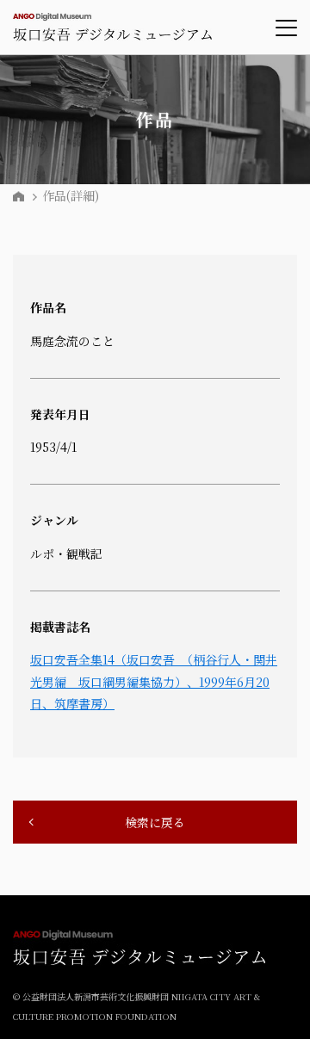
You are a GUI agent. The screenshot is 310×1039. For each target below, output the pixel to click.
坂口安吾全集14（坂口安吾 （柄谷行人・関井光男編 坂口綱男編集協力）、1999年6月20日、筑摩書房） (153, 681)
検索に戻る (155, 822)
